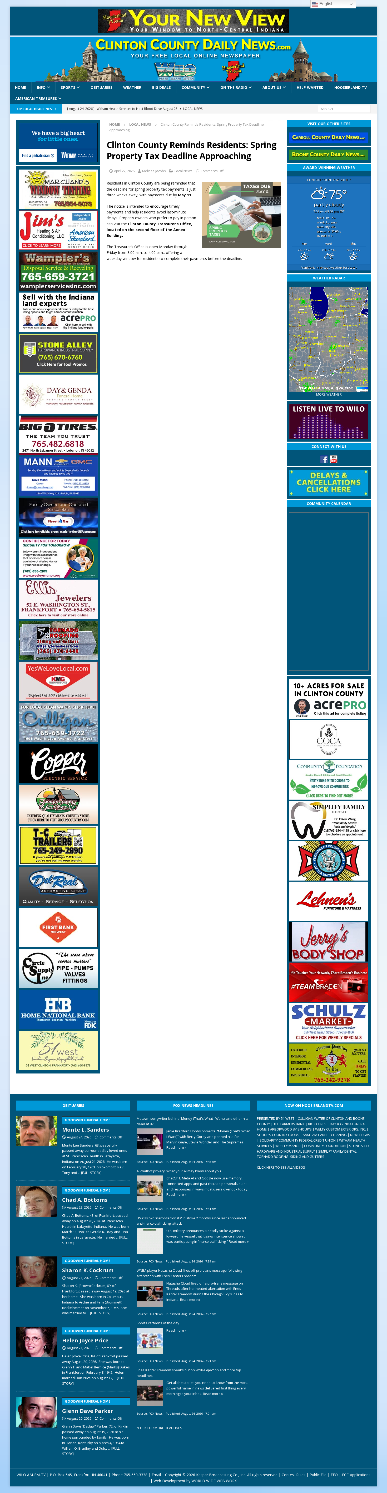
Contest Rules (293, 1474)
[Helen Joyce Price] (36, 1355)
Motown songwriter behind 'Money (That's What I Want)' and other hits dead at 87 (193, 1121)
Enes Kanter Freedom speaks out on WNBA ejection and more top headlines (189, 1373)
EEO (334, 1474)
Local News (183, 170)
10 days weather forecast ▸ (329, 267)
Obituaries (101, 87)
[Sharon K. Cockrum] (36, 1284)
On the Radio (233, 87)
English (326, 4)
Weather (132, 87)
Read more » (176, 1147)
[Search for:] (344, 108)
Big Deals (161, 87)
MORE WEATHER (329, 394)
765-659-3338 (135, 1474)
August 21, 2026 (79, 1277)
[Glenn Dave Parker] (36, 1425)
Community (193, 87)
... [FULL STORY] (90, 1172)
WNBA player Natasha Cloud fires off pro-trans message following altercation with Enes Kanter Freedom (189, 1273)
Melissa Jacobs (154, 170)
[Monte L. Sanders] (36, 1144)
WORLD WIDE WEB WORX (214, 1480)
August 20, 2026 (79, 1418)
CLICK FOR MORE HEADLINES (160, 1427)
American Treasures (36, 98)
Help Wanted (310, 87)
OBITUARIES (73, 1105)
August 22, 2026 (79, 1207)
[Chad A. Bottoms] (36, 1214)
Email (156, 1474)
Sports (68, 87)
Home (20, 87)
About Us (271, 87)
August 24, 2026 (79, 1137)
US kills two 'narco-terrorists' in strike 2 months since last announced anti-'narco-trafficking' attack (191, 1221)
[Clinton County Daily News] (194, 59)
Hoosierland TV (350, 87)
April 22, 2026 (124, 170)
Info (41, 87)
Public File (318, 1474)
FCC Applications (356, 1474)
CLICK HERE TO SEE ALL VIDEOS (281, 1167)
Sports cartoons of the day (158, 1323)
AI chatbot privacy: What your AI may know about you (179, 1171)
